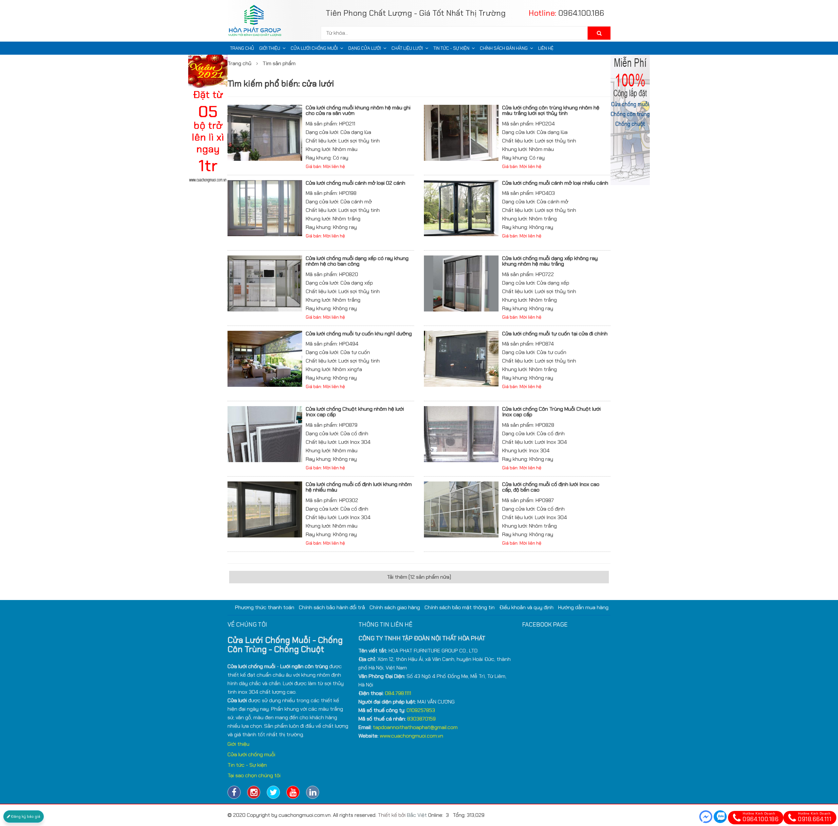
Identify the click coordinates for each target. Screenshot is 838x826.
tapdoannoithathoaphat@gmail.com (415, 727)
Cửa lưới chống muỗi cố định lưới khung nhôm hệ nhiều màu (359, 487)
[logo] (257, 22)
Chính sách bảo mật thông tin (460, 607)
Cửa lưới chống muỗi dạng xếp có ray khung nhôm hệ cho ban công (357, 261)
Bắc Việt (417, 815)
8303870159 (421, 718)
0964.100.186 (581, 13)
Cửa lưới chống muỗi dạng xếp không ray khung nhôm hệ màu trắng (550, 261)
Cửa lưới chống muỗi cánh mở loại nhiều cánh (555, 182)
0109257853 (421, 710)
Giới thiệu (269, 48)
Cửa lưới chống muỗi (314, 48)
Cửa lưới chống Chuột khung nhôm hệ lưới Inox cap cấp (355, 411)
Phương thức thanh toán (264, 607)
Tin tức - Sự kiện (451, 48)
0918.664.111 (814, 817)
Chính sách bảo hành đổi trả (332, 607)
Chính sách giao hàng (395, 607)
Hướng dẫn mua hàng (583, 607)
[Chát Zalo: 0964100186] (720, 816)
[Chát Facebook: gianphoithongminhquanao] (705, 816)
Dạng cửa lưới (364, 48)
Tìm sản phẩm (279, 63)
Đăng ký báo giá (25, 816)
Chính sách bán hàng (504, 48)
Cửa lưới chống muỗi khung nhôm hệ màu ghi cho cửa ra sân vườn (358, 110)
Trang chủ (242, 48)
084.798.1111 (398, 693)
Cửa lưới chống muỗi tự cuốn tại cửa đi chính (555, 333)
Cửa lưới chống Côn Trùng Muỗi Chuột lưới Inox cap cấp (551, 411)
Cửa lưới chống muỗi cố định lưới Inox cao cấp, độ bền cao (550, 487)
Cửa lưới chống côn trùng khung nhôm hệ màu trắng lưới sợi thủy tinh (550, 110)
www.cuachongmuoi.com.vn (411, 735)
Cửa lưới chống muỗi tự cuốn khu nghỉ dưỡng (359, 333)
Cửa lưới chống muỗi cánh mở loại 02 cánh (355, 182)
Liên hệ (546, 48)
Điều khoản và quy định (526, 607)
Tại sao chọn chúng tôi (254, 775)
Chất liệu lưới (407, 48)
